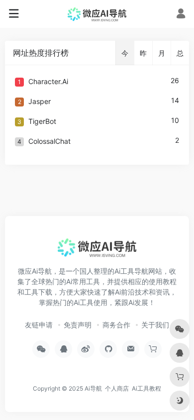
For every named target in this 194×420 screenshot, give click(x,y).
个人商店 (117, 388)
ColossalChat (49, 141)
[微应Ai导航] (97, 13)
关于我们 (155, 324)
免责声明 (78, 324)
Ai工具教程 (146, 388)
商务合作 (116, 324)
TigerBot (42, 121)
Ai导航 (93, 388)
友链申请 (39, 324)
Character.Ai (48, 81)
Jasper (39, 101)
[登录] (181, 14)
